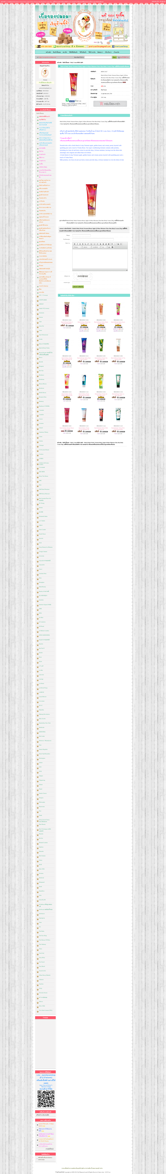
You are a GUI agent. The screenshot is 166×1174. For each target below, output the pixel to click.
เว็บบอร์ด (116, 52)
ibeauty (45, 80)
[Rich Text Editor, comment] (100, 258)
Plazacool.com (83, 1172)
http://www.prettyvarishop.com (47, 57)
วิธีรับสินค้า (83, 52)
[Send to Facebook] (72, 101)
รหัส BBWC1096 (118, 356)
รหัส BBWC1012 (83, 356)
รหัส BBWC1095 (101, 356)
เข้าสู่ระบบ (162, 1)
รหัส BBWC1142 (83, 392)
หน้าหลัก (3, 1)
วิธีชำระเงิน (91, 52)
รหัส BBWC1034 (66, 392)
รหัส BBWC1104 (118, 392)
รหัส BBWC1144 (101, 426)
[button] (74, 244)
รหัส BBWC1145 (118, 426)
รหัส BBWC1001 (66, 356)
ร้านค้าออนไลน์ (60, 1172)
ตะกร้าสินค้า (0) (124, 57)
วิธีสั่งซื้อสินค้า (73, 52)
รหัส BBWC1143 (83, 426)
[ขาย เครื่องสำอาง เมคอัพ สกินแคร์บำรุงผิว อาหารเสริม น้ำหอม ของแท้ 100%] (82, 48)
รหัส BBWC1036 (101, 392)
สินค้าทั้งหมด (57, 52)
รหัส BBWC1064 (66, 320)
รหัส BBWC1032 (66, 426)
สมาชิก (65, 52)
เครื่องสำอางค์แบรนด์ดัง (42, 1115)
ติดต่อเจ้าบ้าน (45, 85)
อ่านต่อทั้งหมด (50, 1149)
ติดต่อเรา (100, 52)
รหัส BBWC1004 (83, 320)
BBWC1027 (104, 71)
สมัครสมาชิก (155, 1)
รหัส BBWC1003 (101, 320)
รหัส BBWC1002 (118, 320)
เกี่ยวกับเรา (108, 52)
